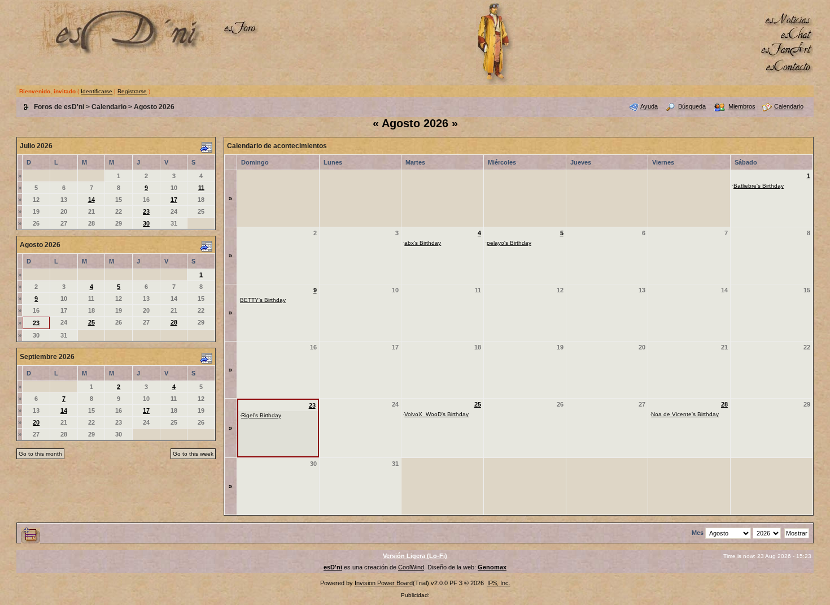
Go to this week (193, 454)
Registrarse (132, 91)
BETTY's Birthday (263, 300)
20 (36, 422)
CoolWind (411, 567)
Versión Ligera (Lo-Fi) (415, 555)
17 (174, 199)
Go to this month (40, 454)
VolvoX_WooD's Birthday (436, 414)
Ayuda (649, 106)
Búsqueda (692, 106)
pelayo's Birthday (509, 243)
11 (201, 187)
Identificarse (96, 91)
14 (91, 199)
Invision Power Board (384, 583)
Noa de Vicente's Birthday (685, 414)
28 (174, 322)
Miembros (741, 106)
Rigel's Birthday (261, 415)
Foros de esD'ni (59, 107)
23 (146, 211)
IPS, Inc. (498, 583)
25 (91, 322)
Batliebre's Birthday (758, 186)
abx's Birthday (422, 243)
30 (146, 223)
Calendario (108, 107)
